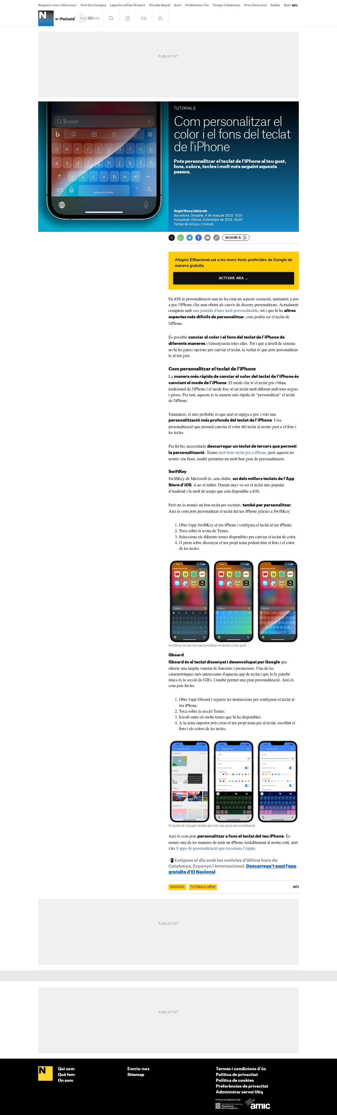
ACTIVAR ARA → (234, 278)
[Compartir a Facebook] (198, 237)
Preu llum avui (255, 5)
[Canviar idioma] (144, 18)
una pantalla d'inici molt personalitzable (225, 310)
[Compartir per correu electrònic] (207, 237)
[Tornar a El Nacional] (90, 18)
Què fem (66, 1075)
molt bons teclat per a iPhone (242, 452)
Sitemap (135, 1075)
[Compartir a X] (171, 237)
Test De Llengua (93, 5)
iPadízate (177, 887)
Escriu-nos (138, 1069)
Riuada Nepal (159, 5)
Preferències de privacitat (242, 1086)
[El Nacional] (45, 1074)
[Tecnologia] (46, 18)
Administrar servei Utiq (239, 1092)
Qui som (66, 1069)
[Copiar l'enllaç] (216, 237)
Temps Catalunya (226, 5)
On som (65, 1081)
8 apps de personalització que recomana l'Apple (215, 848)
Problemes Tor (197, 5)
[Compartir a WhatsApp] (180, 237)
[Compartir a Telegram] (189, 237)
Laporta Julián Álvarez (127, 5)
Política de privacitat (237, 1075)
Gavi (177, 5)
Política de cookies (235, 1081)
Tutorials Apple (202, 887)
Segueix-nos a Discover (57, 5)
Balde (275, 5)
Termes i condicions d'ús (241, 1069)
